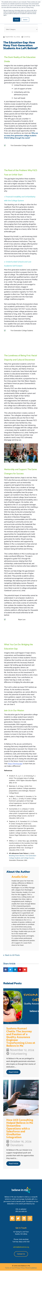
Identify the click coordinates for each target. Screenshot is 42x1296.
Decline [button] (25, 19)
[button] (5, 969)
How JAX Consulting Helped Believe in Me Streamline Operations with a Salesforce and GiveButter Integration (19, 1129)
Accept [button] (16, 19)
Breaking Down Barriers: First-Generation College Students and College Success (22, 856)
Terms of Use (9, 1268)
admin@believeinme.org (21, 1247)
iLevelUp (27, 36)
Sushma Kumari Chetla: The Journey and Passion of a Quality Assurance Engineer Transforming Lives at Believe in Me (20, 1037)
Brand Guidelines (31, 1268)
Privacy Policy (20, 1268)
